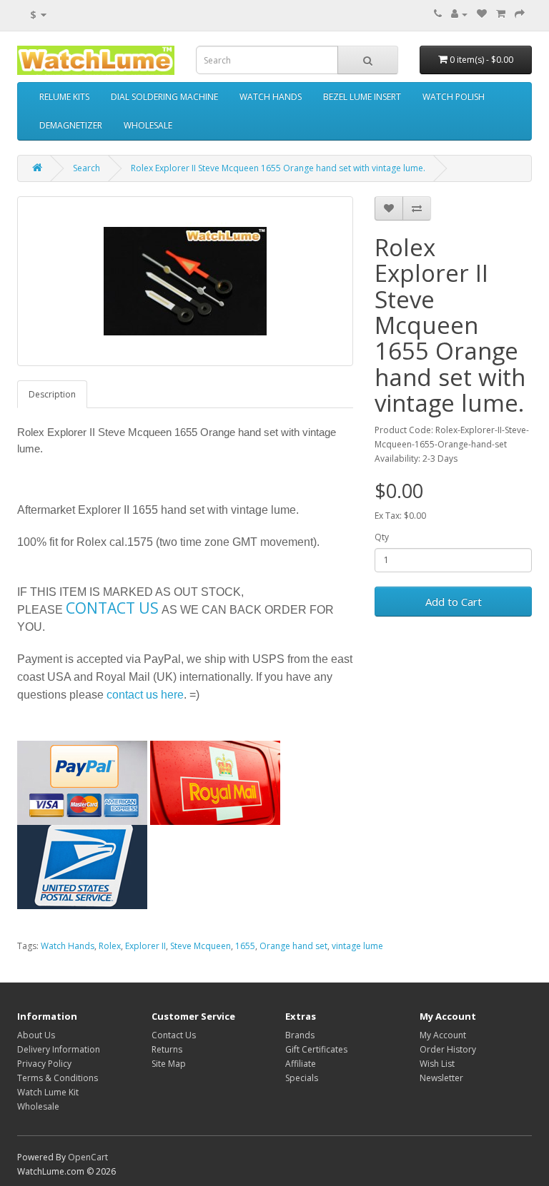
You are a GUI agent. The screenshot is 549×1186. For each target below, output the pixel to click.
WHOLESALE (148, 125)
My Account (443, 1035)
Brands (300, 1035)
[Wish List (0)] (482, 14)
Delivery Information (58, 1049)
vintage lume (357, 946)
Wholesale (38, 1106)
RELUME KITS (64, 97)
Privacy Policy (44, 1064)
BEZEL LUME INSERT (362, 97)
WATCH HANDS (270, 97)
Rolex (110, 946)
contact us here (145, 695)
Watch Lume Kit (48, 1092)
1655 (245, 946)
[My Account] (459, 14)
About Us (36, 1035)
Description (52, 394)
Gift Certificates (316, 1049)
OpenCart (88, 1157)
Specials (301, 1078)
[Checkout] (520, 14)
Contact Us (174, 1035)
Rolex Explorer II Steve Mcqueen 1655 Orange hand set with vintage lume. (278, 168)
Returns (167, 1049)
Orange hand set (293, 946)
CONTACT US (112, 608)
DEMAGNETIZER (70, 125)
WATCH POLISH (453, 97)
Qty (382, 537)
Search (86, 168)
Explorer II (145, 946)
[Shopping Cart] (500, 14)
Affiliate (300, 1064)
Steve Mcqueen (200, 946)
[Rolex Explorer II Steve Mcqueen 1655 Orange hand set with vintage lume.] (185, 281)
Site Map (169, 1064)
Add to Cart (453, 601)
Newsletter (441, 1078)
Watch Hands (67, 946)
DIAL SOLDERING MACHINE (164, 97)
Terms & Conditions (57, 1078)
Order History (448, 1049)
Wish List (437, 1064)
